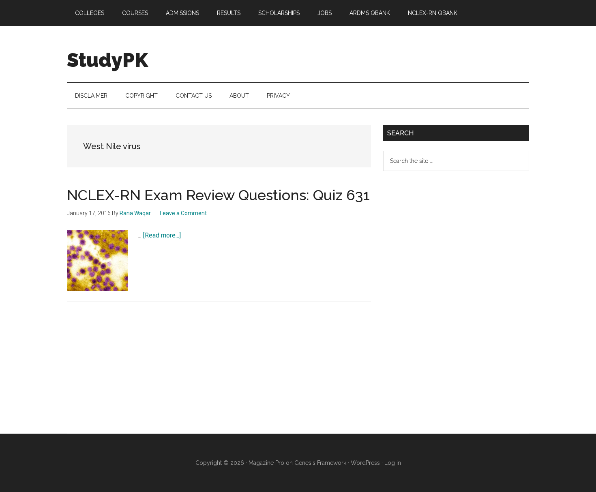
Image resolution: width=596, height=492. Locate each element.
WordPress (365, 463)
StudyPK (107, 60)
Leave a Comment (183, 213)
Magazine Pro (266, 463)
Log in (392, 463)
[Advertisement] (444, 308)
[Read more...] (162, 235)
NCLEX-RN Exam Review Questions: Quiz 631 (218, 194)
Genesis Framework (320, 463)
